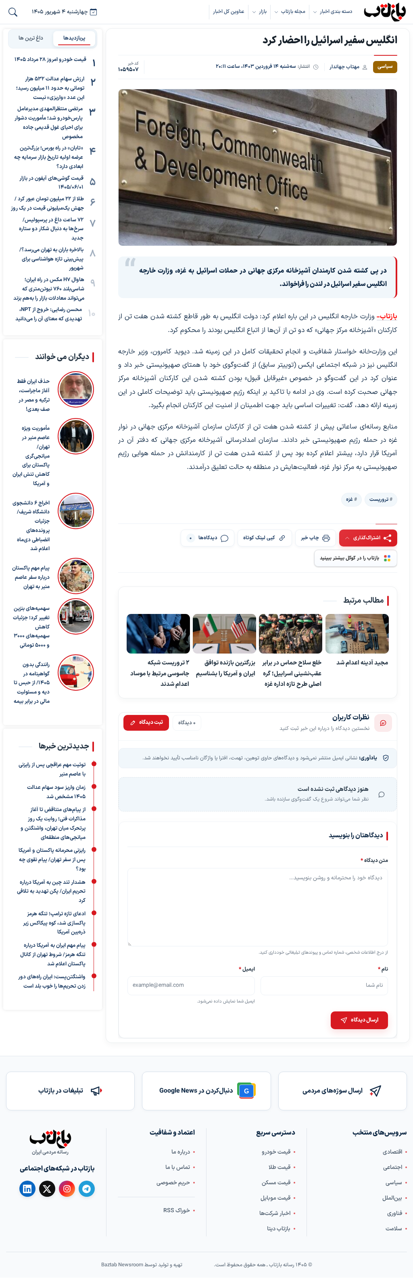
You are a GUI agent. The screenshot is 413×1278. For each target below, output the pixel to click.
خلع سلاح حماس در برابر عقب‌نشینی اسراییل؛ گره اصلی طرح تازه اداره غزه (292, 674)
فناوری (394, 1213)
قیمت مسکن (276, 1183)
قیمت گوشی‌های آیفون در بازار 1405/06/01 (51, 183)
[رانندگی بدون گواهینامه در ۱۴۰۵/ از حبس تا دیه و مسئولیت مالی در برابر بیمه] (76, 680)
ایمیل (247, 969)
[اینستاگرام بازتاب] (67, 1189)
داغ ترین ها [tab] (31, 38)
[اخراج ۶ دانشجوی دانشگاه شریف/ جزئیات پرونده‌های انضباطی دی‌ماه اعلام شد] (76, 523)
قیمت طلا (279, 1167)
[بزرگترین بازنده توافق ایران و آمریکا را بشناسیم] (225, 634)
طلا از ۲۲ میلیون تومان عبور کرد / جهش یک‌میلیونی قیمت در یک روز (47, 203)
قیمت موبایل (275, 1198)
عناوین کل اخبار (228, 11)
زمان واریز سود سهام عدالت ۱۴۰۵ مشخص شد (56, 792)
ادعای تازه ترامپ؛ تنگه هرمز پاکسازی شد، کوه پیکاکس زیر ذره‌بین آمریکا (54, 923)
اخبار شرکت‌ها (274, 1213)
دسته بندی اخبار (336, 11)
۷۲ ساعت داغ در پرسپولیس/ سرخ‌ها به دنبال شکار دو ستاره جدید (51, 229)
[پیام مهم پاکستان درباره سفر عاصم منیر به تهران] (76, 576)
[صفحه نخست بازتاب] (50, 1139)
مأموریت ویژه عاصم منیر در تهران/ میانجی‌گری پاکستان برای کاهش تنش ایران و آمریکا (31, 456)
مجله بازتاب (293, 11)
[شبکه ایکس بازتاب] (47, 1189)
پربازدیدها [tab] (74, 38)
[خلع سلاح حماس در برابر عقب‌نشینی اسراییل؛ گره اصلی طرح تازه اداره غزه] (291, 634)
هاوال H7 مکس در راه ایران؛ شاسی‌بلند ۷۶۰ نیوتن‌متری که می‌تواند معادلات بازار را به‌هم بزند (48, 289)
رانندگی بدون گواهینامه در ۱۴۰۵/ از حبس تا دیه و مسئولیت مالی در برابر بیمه (32, 683)
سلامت (394, 1229)
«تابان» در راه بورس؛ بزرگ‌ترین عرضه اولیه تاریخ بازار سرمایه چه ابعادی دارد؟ (48, 157)
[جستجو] (13, 12)
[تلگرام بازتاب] (87, 1189)
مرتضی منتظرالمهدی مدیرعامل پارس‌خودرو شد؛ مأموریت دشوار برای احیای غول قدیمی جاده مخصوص (49, 123)
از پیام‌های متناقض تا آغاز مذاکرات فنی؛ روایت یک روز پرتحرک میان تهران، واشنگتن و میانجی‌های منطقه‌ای (53, 824)
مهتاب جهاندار (344, 67)
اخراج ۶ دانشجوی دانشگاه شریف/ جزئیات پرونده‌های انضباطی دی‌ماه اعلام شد (31, 526)
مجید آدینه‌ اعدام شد (362, 663)
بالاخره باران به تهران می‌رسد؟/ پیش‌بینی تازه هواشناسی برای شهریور (51, 259)
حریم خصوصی (173, 1183)
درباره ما (180, 1152)
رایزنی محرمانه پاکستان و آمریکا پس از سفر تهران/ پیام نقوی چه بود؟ (52, 860)
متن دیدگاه (374, 860)
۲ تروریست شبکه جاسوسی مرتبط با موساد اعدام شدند (159, 674)
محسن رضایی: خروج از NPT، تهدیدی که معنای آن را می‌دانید (48, 314)
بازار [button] (263, 11)
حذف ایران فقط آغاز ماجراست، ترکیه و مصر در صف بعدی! (33, 395)
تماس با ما (177, 1167)
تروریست (378, 499)
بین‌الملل (392, 1198)
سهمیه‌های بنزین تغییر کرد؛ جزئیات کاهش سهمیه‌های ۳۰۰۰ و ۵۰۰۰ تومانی (31, 627)
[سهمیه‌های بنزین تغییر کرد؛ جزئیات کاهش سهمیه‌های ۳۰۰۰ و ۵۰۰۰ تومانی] (76, 624)
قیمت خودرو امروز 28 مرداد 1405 (50, 60)
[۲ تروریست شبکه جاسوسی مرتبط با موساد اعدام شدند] (158, 634)
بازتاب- (387, 316)
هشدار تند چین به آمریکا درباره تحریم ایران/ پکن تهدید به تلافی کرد (51, 892)
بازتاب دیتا (278, 1229)
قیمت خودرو (276, 1152)
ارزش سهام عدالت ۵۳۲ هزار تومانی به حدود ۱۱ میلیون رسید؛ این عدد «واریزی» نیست (50, 88)
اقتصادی (392, 1152)
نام (383, 969)
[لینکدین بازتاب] (27, 1189)
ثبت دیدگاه (151, 723)
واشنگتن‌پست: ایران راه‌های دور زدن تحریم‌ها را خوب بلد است (52, 982)
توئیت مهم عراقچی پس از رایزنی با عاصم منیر (52, 770)
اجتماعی (392, 1167)
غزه (349, 499)
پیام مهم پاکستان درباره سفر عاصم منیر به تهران (31, 577)
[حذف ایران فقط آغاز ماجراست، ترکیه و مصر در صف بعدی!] (76, 392)
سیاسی (394, 1183)
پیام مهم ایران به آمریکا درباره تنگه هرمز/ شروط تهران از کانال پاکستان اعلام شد (53, 955)
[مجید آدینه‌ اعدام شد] (357, 634)
